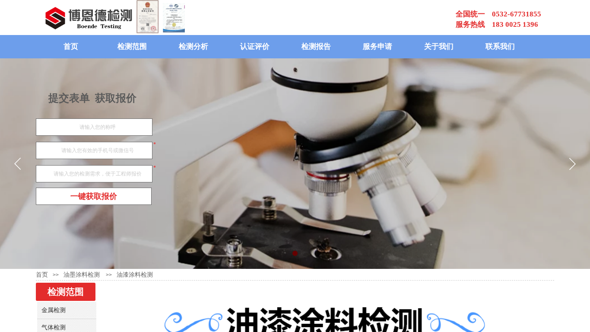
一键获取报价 (93, 196)
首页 (70, 46)
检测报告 (316, 46)
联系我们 (500, 46)
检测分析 (193, 46)
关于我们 (439, 46)
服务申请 (377, 46)
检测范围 (132, 46)
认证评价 (255, 46)
